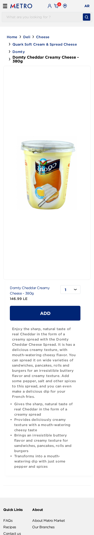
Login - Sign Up (49, 6)
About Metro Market (48, 520)
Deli (27, 37)
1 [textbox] (65, 290)
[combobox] (70, 289)
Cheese (42, 37)
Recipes (9, 527)
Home (12, 37)
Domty (18, 52)
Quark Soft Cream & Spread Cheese (44, 44)
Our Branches (43, 527)
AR (87, 6)
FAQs (7, 520)
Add (45, 313)
